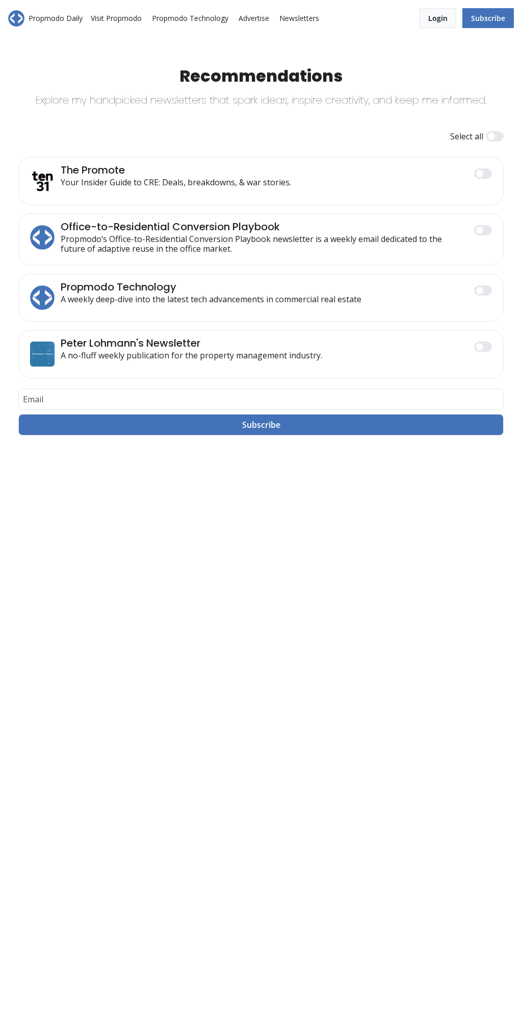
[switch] (495, 136)
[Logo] (16, 18)
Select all (466, 136)
